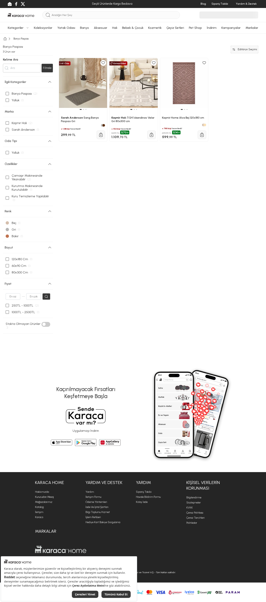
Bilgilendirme (193, 497)
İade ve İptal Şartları (96, 507)
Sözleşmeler (193, 502)
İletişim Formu (93, 497)
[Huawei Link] (110, 442)
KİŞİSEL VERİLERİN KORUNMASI (203, 485)
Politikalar (191, 522)
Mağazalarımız (43, 502)
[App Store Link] (61, 442)
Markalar (45, 531)
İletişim (39, 512)
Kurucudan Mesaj (44, 497)
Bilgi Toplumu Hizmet (97, 512)
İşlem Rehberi (93, 517)
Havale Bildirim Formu (148, 497)
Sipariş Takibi (143, 492)
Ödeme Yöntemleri (96, 502)
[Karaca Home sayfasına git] (60, 549)
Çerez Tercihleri (195, 517)
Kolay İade (142, 502)
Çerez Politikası (194, 512)
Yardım (89, 492)
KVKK (189, 507)
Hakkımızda (42, 492)
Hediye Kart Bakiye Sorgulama (102, 522)
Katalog (39, 507)
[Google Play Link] (85, 442)
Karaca (39, 517)
